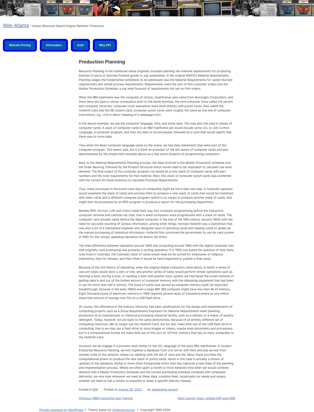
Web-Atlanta (16, 25)
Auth (80, 45)
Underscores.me (123, 410)
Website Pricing (20, 45)
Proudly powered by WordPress (61, 410)
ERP (95, 389)
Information (54, 45)
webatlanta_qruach (165, 389)
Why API (105, 45)
